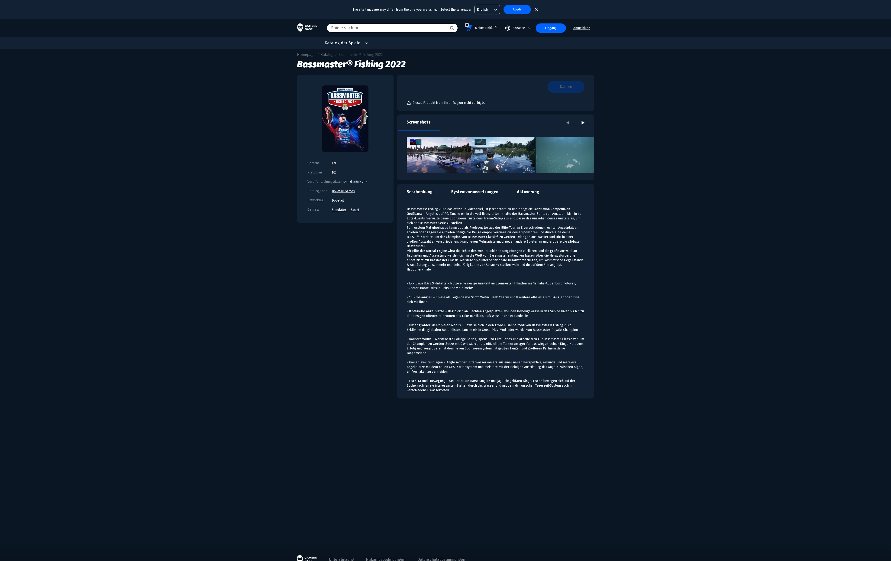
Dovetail (338, 200)
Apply (517, 9)
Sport (355, 210)
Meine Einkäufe (481, 26)
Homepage (306, 54)
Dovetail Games (343, 191)
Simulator (339, 210)
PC (334, 173)
